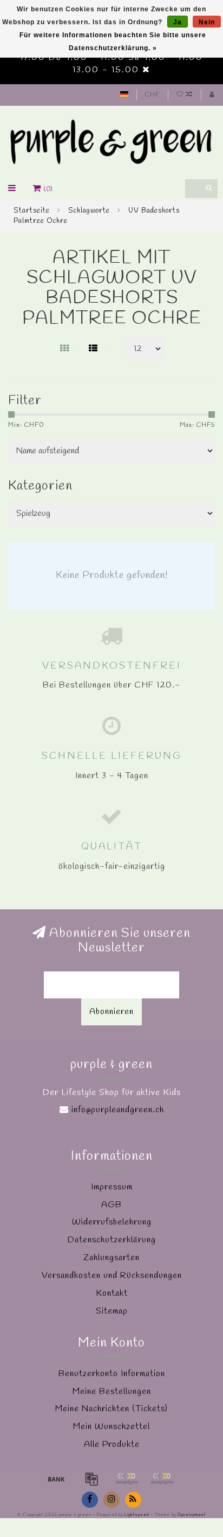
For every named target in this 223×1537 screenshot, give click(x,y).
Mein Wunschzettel (111, 1426)
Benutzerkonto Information (111, 1373)
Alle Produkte (112, 1444)
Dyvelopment (192, 1515)
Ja (177, 22)
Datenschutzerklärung (112, 1240)
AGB (111, 1204)
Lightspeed (136, 1515)
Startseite (32, 210)
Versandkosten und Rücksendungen (112, 1275)
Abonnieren (111, 1011)
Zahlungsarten (111, 1257)
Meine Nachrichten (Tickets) (111, 1408)
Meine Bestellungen (112, 1391)
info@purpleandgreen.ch (117, 1110)
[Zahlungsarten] (56, 1479)
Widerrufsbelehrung (112, 1222)
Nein (207, 22)
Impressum (112, 1187)
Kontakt (112, 1293)
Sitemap (112, 1311)
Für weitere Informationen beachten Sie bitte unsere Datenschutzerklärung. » (112, 41)
